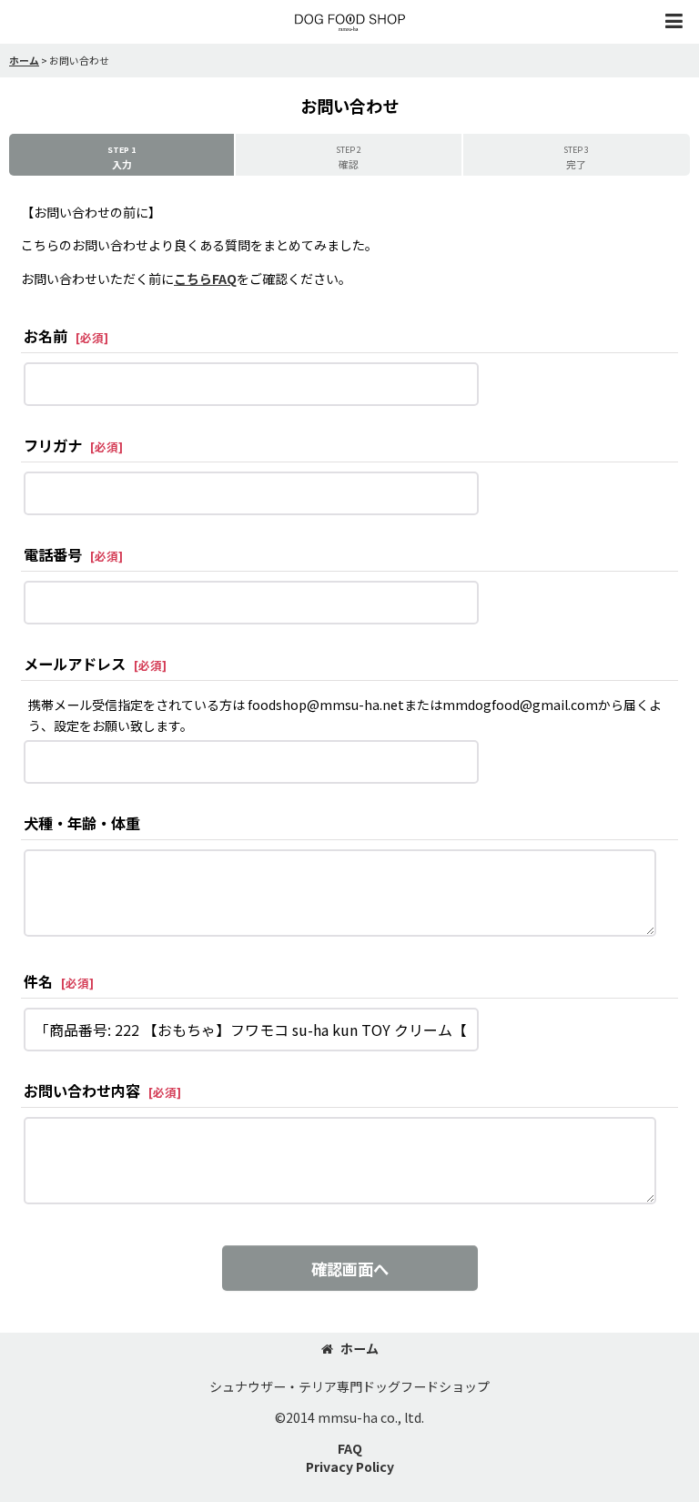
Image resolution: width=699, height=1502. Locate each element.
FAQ (350, 1448)
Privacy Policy (350, 1466)
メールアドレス (75, 664)
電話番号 (53, 554)
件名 (38, 981)
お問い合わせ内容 (82, 1090)
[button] (673, 22)
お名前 (45, 336)
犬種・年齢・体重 (82, 823)
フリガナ (53, 445)
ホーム (359, 1348)
